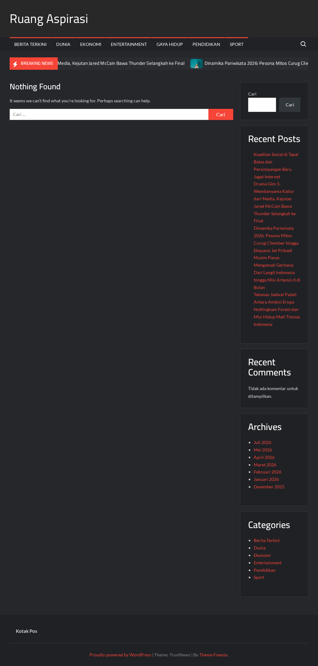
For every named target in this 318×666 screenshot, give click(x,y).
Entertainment (129, 44)
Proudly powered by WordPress (120, 654)
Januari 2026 (266, 479)
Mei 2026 (263, 449)
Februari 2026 (267, 471)
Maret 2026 (265, 464)
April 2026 (264, 457)
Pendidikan (206, 44)
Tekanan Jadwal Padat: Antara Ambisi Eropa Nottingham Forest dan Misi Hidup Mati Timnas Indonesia (277, 309)
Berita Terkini (30, 44)
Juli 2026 (262, 442)
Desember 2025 (269, 486)
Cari (252, 93)
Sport (236, 44)
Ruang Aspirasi (49, 18)
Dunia (63, 44)
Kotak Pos (26, 631)
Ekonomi (90, 44)
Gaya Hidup (170, 44)
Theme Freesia (213, 654)
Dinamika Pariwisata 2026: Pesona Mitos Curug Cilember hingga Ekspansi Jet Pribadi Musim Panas (276, 242)
